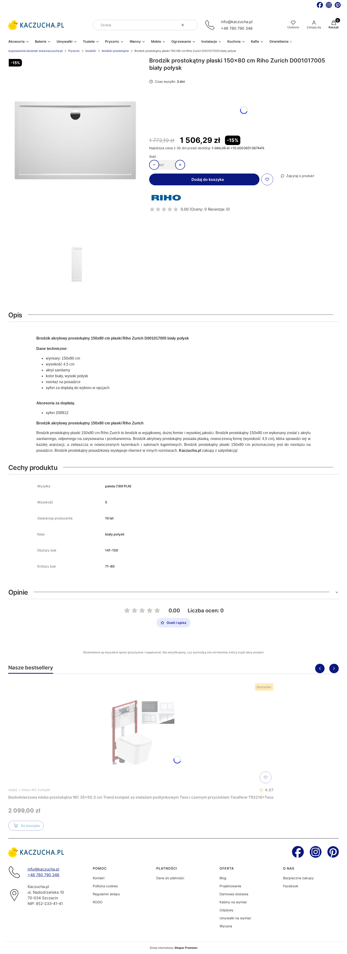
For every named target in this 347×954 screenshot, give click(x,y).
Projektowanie (230, 886)
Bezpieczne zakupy (298, 878)
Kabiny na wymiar (233, 902)
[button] (192, 25)
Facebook (290, 886)
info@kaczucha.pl (237, 21)
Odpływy (226, 910)
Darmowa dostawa (234, 894)
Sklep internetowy (173, 948)
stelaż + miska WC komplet (29, 790)
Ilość (152, 156)
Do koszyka (30, 826)
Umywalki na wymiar (235, 918)
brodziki (90, 51)
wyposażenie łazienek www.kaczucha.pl (35, 51)
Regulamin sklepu (106, 894)
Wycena (226, 926)
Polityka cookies (105, 886)
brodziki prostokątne (115, 51)
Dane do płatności (170, 878)
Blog (223, 878)
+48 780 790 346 (237, 28)
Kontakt (99, 878)
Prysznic (74, 51)
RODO (97, 902)
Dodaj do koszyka (207, 179)
